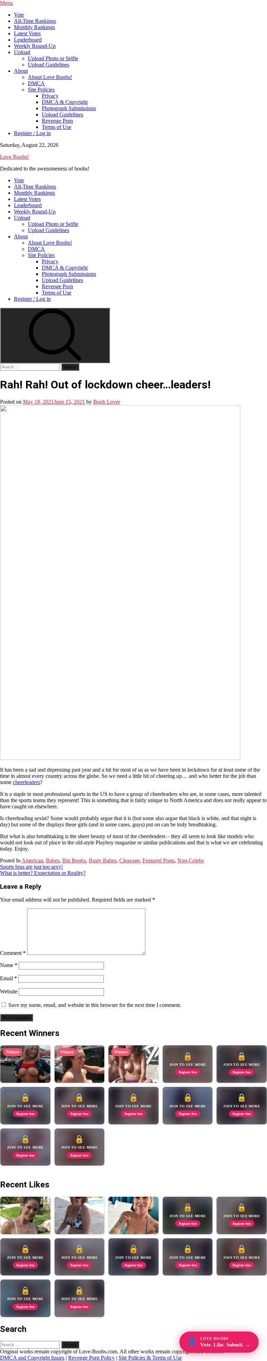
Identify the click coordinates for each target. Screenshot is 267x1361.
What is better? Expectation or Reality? (43, 873)
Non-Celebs (190, 860)
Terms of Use (56, 127)
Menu (6, 3)
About (21, 71)
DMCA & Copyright (65, 102)
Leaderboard (28, 40)
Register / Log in (32, 133)
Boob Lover (106, 402)
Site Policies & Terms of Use (150, 1358)
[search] (55, 335)
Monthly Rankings (34, 27)
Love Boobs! (14, 157)
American (32, 860)
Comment (13, 953)
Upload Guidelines (48, 65)
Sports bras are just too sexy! (31, 867)
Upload (22, 52)
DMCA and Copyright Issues (32, 1358)
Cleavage (129, 860)
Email (8, 978)
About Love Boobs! (50, 77)
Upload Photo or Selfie (53, 58)
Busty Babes (102, 860)
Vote (19, 15)
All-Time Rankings (35, 21)
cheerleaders (26, 782)
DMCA (36, 83)
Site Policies (41, 90)
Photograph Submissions (69, 108)
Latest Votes (27, 33)
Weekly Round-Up (35, 46)
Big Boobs (74, 860)
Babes (52, 860)
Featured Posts (159, 860)
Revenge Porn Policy (91, 1358)
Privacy (50, 96)
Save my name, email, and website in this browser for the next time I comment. (94, 1005)
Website (8, 991)
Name (8, 965)
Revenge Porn (57, 121)
